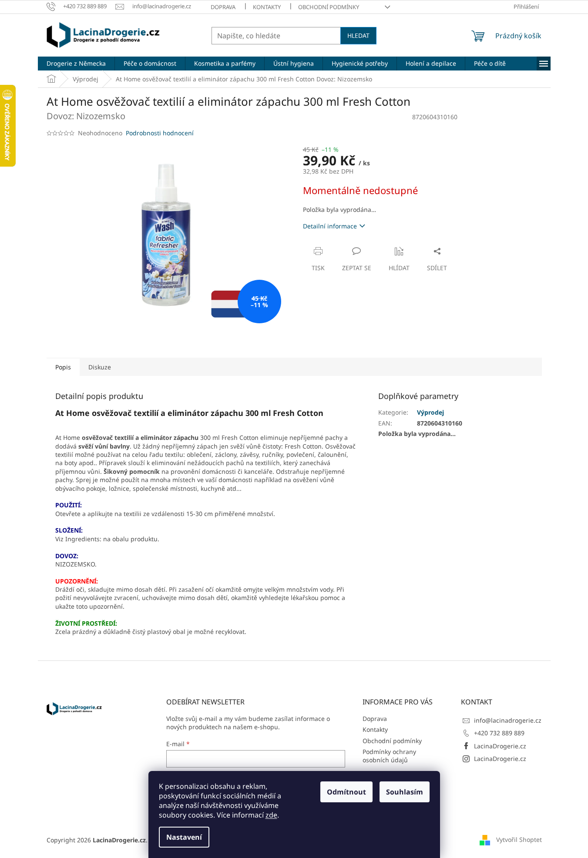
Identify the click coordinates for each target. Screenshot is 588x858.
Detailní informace (330, 226)
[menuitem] (76, 63)
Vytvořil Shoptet (519, 839)
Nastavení (184, 837)
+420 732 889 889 (499, 733)
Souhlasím (404, 792)
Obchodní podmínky (328, 7)
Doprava (223, 7)
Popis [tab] (63, 367)
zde (271, 815)
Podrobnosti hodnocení (160, 133)
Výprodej (430, 412)
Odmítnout (346, 792)
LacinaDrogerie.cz (500, 746)
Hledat (358, 35)
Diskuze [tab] (99, 367)
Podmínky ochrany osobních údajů (389, 755)
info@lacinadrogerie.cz (507, 720)
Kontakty (267, 7)
